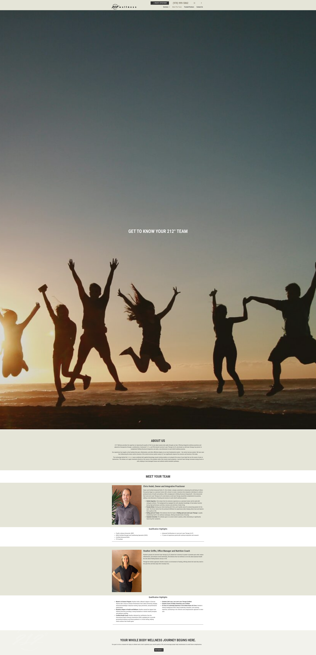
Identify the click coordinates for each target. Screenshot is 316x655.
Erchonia (130, 457)
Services (165, 7)
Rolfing (148, 447)
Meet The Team (177, 7)
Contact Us (200, 7)
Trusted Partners (189, 7)
